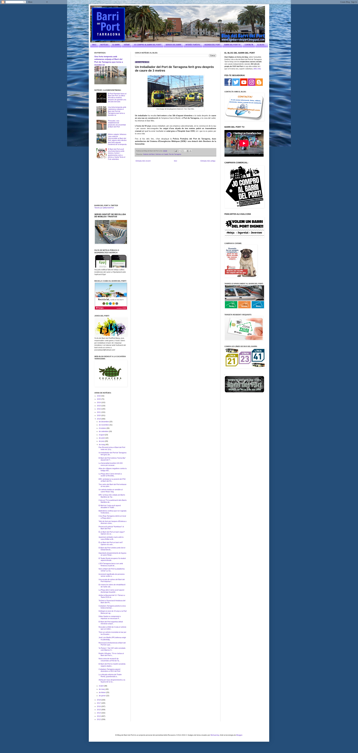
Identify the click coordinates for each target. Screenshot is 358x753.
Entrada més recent (143, 161)
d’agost (102, 435)
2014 (99, 713)
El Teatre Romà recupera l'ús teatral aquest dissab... (112, 559)
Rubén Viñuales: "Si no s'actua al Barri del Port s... (111, 654)
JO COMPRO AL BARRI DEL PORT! (147, 45)
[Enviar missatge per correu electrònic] (175, 151)
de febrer (102, 692)
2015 (99, 710)
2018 (99, 700)
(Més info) (257, 69)
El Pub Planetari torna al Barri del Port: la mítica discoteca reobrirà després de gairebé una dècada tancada (117, 98)
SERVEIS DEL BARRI (173, 45)
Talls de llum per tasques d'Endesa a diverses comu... (112, 522)
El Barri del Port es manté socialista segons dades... (112, 665)
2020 (99, 415)
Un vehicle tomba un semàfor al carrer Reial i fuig (111, 491)
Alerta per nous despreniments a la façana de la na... (112, 681)
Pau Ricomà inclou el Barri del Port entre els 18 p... (112, 448)
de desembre (104, 422)
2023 (99, 406)
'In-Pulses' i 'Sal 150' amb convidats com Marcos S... (112, 649)
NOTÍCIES (104, 45)
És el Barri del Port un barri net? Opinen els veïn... (111, 543)
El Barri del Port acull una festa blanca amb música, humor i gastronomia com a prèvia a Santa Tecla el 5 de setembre (116, 154)
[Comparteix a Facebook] (187, 151)
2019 (99, 419)
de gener (102, 696)
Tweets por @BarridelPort (104, 208)
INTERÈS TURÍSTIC (192, 45)
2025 (99, 399)
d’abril (101, 686)
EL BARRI (116, 45)
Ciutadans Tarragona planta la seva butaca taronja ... (112, 607)
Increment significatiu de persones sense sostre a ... (112, 575)
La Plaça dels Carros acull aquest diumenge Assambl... (111, 591)
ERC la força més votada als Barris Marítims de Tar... (112, 496)
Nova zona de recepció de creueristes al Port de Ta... (109, 660)
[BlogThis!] (182, 151)
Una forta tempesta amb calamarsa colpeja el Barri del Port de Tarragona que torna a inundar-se (117, 111)
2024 (99, 402)
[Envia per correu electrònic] (179, 151)
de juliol (102, 438)
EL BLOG (260, 45)
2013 (99, 716)
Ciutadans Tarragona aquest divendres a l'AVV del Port (109, 670)
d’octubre (102, 428)
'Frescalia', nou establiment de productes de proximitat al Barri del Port (117, 124)
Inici (175, 161)
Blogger (239, 735)
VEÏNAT (127, 45)
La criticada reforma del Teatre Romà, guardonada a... (110, 676)
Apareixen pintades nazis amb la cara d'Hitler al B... (111, 538)
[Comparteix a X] (185, 151)
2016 (99, 706)
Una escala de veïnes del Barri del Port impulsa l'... (112, 580)
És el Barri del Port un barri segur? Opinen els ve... (112, 533)
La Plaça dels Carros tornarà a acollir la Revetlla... (110, 475)
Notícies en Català (162, 154)
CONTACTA (249, 45)
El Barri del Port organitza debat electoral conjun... (111, 623)
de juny (102, 441)
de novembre (104, 425)
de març (102, 689)
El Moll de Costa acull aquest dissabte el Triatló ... (110, 506)
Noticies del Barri (149, 154)
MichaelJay (215, 735)
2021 (99, 412)
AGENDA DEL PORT (212, 45)
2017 (99, 703)
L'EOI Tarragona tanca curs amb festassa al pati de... (111, 564)
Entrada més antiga (208, 161)
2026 (99, 396)
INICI (94, 45)
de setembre (104, 431)
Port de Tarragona (175, 154)
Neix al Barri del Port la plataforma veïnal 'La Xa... (112, 570)
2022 (99, 409)
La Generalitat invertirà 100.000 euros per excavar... (111, 464)
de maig (102, 445)
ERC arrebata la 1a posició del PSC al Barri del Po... (112, 480)
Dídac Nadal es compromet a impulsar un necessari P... (110, 617)
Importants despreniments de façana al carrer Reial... (112, 554)
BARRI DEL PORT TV (232, 45)
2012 (99, 719)
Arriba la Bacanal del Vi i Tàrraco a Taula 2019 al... (112, 596)
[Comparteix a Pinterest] (190, 151)
